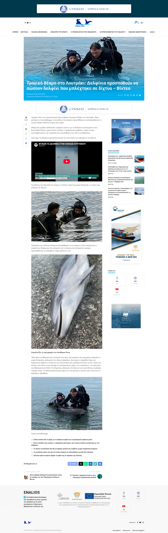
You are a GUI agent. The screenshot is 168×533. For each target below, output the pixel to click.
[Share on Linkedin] (134, 95)
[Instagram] (30, 23)
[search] (138, 22)
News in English (112, 163)
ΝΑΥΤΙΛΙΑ (110, 173)
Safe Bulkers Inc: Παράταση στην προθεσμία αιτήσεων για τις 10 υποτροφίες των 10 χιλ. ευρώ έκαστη (120, 169)
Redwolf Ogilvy (57, 530)
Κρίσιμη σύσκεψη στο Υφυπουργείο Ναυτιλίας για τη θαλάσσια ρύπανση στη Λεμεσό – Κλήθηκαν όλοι (120, 179)
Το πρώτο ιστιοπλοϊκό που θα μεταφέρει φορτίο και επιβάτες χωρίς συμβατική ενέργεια (65, 449)
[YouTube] (27, 23)
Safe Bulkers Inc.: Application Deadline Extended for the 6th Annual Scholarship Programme (120, 158)
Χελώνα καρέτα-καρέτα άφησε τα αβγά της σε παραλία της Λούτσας (58, 455)
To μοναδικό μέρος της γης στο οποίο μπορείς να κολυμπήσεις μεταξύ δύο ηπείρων (63, 452)
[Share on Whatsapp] (131, 95)
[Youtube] (117, 291)
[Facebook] (25, 23)
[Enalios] (83, 23)
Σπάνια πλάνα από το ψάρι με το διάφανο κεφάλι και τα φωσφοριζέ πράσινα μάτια (63, 440)
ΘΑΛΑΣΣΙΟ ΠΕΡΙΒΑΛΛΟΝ (34, 78)
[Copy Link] (137, 95)
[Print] (140, 95)
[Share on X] (128, 95)
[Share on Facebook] (125, 95)
